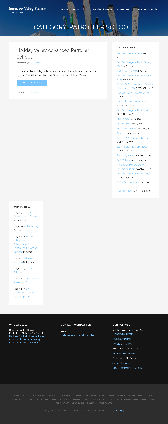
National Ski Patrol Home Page (26, 336)
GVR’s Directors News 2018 (132, 101)
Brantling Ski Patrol (123, 334)
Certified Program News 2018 (133, 110)
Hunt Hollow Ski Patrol (125, 353)
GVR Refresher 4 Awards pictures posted (24, 292)
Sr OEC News (124, 160)
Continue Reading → (31, 83)
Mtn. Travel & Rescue (56, 399)
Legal (151, 395)
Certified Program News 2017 (133, 173)
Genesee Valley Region (27, 8)
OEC (87, 399)
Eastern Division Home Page (25, 339)
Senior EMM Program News (133, 138)
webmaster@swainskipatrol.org (78, 335)
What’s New (123, 9)
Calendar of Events (101, 9)
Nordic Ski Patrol (121, 343)
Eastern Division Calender (23, 342)
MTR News (123, 118)
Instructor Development (131, 395)
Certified (78, 395)
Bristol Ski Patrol (121, 338)
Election (91, 395)
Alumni (26, 395)
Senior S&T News (126, 128)
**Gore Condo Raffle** (147, 9)
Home (64, 9)
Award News (124, 123)
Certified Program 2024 (129, 53)
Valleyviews (105, 403)
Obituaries (76, 399)
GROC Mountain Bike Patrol (127, 367)
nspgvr (38, 63)
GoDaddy (119, 410)
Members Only (19, 399)
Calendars (64, 395)
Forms (102, 395)
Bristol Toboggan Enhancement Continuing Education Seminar (25, 244)
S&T (111, 399)
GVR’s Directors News (129, 182)
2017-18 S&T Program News (132, 146)
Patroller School (37, 92)
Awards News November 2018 (134, 93)
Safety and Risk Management (131, 399)
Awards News (124, 190)
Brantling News (125, 155)
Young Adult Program (83, 403)
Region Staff (79, 9)
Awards (51, 395)
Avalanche (38, 395)
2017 (27, 92)
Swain (120, 133)
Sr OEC (152, 399)
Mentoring (36, 399)
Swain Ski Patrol (121, 363)
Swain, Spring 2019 (127, 70)
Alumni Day (32, 226)
